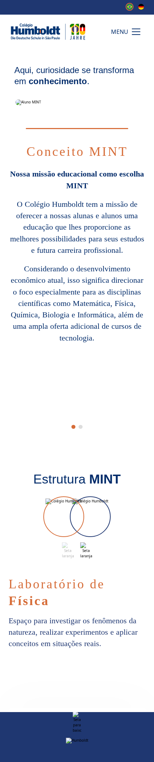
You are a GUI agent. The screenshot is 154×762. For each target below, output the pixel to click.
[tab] (73, 427)
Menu (119, 32)
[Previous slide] (68, 550)
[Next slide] (86, 550)
